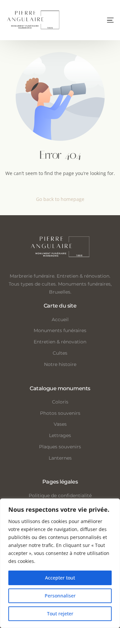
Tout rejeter (60, 613)
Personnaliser (60, 595)
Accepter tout (60, 578)
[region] (60, 563)
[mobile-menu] (97, 20)
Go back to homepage (60, 199)
